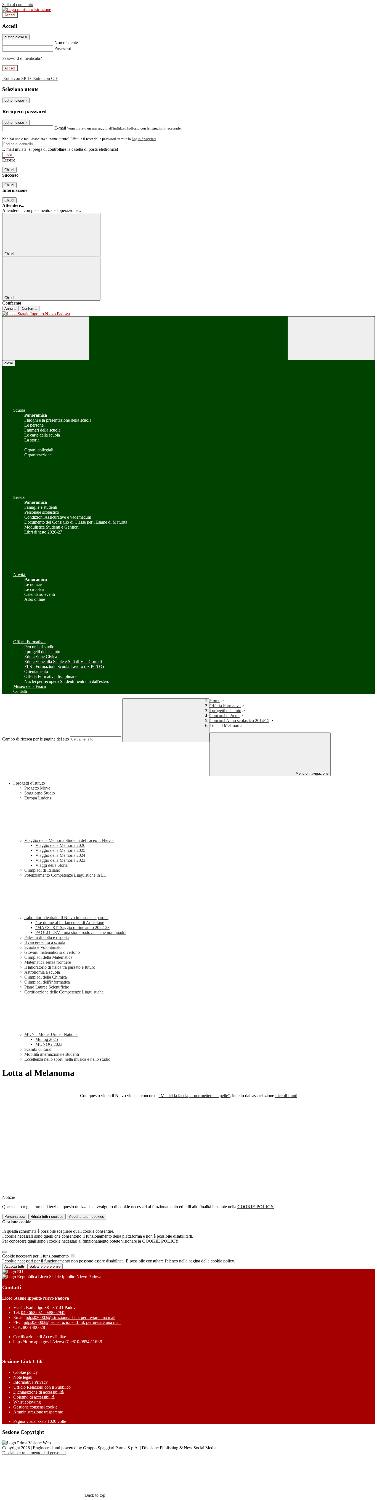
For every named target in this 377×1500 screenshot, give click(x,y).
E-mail (60, 128)
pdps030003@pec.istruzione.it (72, 1322)
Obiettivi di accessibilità (34, 1397)
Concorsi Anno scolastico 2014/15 (239, 720)
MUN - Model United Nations (51, 1034)
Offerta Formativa (225, 705)
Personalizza (14, 1216)
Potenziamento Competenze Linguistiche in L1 (65, 875)
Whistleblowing (27, 1402)
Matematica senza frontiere (47, 962)
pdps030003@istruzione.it (70, 1317)
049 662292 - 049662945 (43, 1312)
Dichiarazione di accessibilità (38, 1392)
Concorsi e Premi (224, 715)
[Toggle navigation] (45, 338)
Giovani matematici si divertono (52, 952)
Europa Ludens (37, 798)
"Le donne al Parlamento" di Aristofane (69, 922)
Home (214, 700)
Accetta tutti (86, 1216)
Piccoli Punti (286, 1095)
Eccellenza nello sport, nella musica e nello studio (67, 1059)
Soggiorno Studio (39, 793)
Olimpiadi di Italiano (42, 870)
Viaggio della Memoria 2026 (60, 845)
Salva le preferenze (45, 1266)
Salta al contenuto (17, 4)
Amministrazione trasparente (38, 1412)
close (8, 363)
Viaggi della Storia (51, 865)
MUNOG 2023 (48, 1044)
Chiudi (9, 170)
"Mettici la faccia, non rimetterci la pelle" (194, 1095)
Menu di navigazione (311, 773)
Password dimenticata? (22, 58)
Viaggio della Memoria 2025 (60, 850)
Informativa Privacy (30, 1382)
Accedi (9, 15)
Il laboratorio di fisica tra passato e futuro (59, 967)
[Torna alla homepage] (188, 313)
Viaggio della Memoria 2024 (60, 855)
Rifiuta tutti (47, 1216)
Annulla (10, 308)
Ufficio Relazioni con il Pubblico (42, 1387)
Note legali (22, 1377)
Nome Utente (66, 42)
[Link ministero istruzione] (26, 9)
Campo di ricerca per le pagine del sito (35, 739)
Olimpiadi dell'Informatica (47, 982)
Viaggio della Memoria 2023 (60, 860)
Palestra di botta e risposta (46, 937)
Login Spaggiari (144, 139)
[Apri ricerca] (331, 338)
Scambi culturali (38, 1049)
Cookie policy (25, 1372)
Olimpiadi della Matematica (48, 957)
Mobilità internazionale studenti (51, 1054)
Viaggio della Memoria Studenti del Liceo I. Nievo (69, 840)
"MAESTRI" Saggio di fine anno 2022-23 (72, 927)
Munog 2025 (46, 1039)
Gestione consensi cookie (35, 1407)
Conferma (29, 308)
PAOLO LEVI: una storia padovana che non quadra (80, 932)
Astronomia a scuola (42, 972)
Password (62, 48)
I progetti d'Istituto (225, 710)
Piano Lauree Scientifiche (46, 987)
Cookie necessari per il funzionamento (36, 1256)
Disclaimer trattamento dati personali (34, 1452)
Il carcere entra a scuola (44, 942)
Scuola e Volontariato (43, 947)
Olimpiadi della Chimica (45, 977)
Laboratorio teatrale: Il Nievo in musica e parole (66, 917)
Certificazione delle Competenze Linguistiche (63, 992)
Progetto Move (37, 788)
